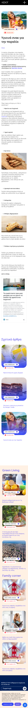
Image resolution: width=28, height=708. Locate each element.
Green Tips (13, 492)
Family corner (8, 597)
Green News (13, 523)
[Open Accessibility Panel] (25, 705)
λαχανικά (4, 116)
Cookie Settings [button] (7, 704)
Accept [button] (18, 704)
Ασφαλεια (14, 597)
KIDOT (5, 2)
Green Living (7, 492)
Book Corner (15, 629)
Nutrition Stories (17, 68)
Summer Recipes (10, 29)
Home (6, 29)
